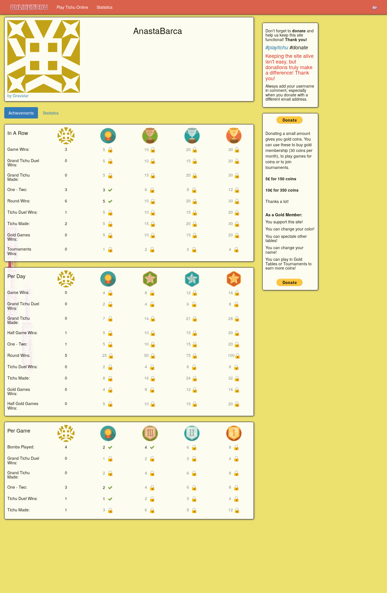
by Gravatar (18, 95)
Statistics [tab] (51, 113)
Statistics (104, 7)
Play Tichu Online (72, 7)
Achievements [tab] (21, 113)
